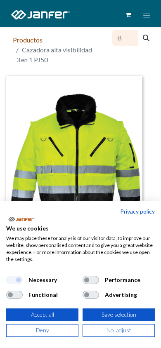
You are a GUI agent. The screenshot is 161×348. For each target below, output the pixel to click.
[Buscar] (146, 38)
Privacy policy (137, 211)
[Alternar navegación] (147, 15)
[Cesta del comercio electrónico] (128, 14)
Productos (28, 40)
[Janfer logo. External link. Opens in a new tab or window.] (21, 219)
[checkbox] (14, 280)
